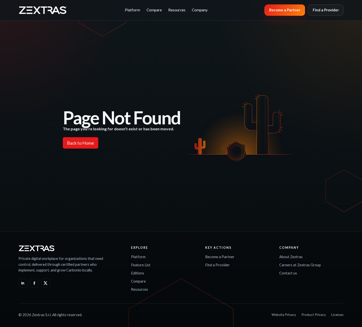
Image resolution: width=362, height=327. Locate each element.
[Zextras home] (43, 10)
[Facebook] (34, 283)
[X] (45, 283)
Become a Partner (284, 10)
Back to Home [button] (80, 143)
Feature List (140, 265)
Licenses (337, 315)
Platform (132, 10)
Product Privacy (313, 315)
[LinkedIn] (22, 283)
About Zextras (291, 256)
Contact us (288, 273)
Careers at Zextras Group (300, 265)
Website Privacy (284, 315)
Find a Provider (326, 10)
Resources (176, 10)
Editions (137, 273)
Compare (154, 10)
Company (200, 10)
